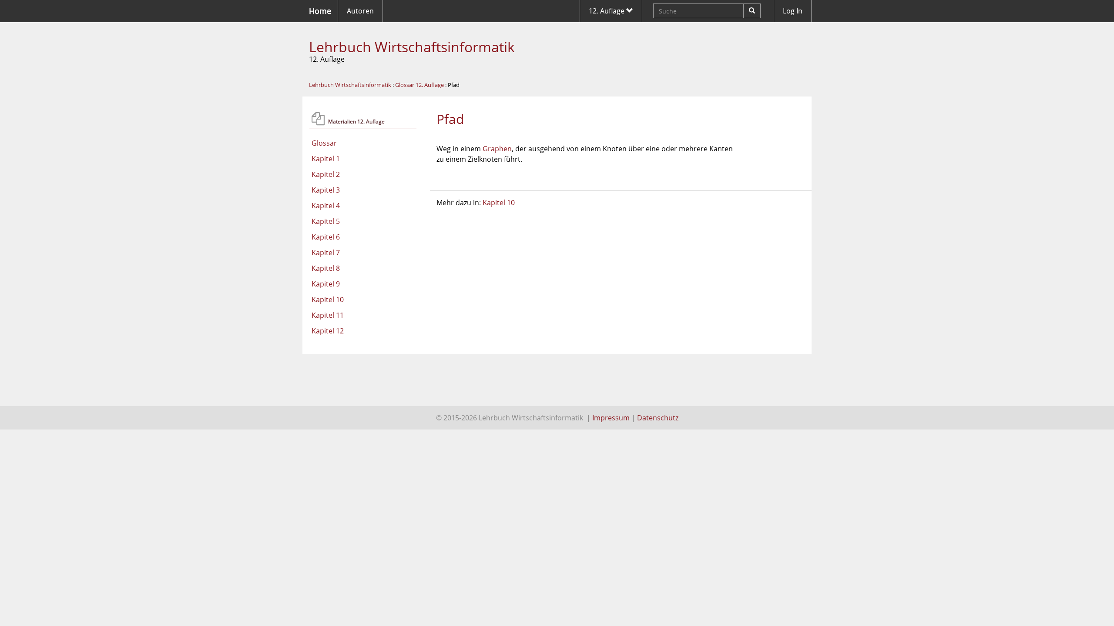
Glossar (324, 143)
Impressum (611, 418)
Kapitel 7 (326, 252)
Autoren (360, 11)
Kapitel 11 (328, 315)
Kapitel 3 (326, 190)
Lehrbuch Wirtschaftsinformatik (412, 46)
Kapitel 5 (326, 221)
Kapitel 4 (326, 205)
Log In (792, 11)
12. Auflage (607, 11)
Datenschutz (657, 418)
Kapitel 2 (326, 174)
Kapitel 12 (328, 331)
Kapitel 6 (326, 237)
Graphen (497, 148)
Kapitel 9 (326, 284)
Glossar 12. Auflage (419, 85)
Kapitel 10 (328, 299)
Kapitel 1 (326, 158)
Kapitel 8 (326, 268)
